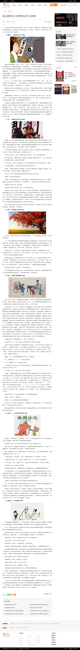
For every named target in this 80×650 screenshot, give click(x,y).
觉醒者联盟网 (55, 623)
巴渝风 (50, 623)
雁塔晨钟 (42, 623)
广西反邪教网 (19, 623)
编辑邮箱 (70, 648)
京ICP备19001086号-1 (13, 648)
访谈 (20, 636)
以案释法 (38, 638)
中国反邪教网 (12, 623)
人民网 (22, 627)
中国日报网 (12, 627)
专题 (29, 638)
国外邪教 (21, 644)
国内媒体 (29, 642)
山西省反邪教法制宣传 (27, 623)
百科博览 (39, 5)
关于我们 (66, 648)
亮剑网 (38, 623)
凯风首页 (5, 1)
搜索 (76, 5)
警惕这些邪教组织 (31, 644)
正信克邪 (14, 5)
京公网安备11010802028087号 (24, 648)
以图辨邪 (21, 638)
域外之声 (21, 642)
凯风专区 (21, 633)
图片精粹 (45, 5)
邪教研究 (21, 640)
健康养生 (27, 5)
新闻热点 (20, 5)
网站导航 (12, 1)
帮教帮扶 (38, 640)
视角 (29, 640)
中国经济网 (18, 627)
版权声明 (75, 648)
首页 (5, 11)
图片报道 (10, 11)
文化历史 (33, 5)
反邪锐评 (38, 636)
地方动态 (29, 636)
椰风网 (47, 623)
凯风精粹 (38, 642)
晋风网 (34, 623)
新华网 (26, 627)
